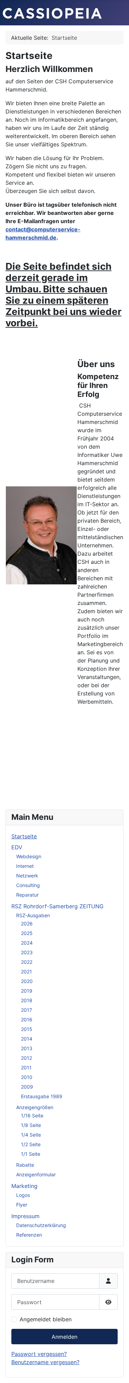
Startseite (24, 836)
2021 (26, 971)
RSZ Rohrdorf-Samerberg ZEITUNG (57, 906)
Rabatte (25, 1165)
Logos (23, 1195)
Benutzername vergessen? (45, 1362)
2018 (26, 1000)
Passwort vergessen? (39, 1353)
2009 (27, 1087)
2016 (26, 1019)
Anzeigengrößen (34, 1107)
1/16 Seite (32, 1115)
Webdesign (28, 856)
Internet (25, 866)
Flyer (21, 1205)
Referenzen (29, 1235)
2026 (27, 923)
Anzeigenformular (36, 1174)
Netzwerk (27, 875)
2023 (27, 952)
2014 (26, 1039)
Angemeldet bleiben (46, 1319)
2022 (26, 962)
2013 (26, 1048)
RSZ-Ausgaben (33, 915)
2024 (27, 943)
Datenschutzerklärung (41, 1225)
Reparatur (27, 895)
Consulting (28, 885)
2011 (26, 1067)
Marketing (24, 1185)
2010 (26, 1077)
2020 (27, 981)
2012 (26, 1058)
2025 (27, 933)
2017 (26, 1010)
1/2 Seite (31, 1144)
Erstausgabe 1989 (41, 1096)
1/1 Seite (30, 1154)
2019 (26, 991)
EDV (16, 847)
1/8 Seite (31, 1125)
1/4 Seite (31, 1135)
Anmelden (64, 1336)
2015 (26, 1029)
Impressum (25, 1216)
